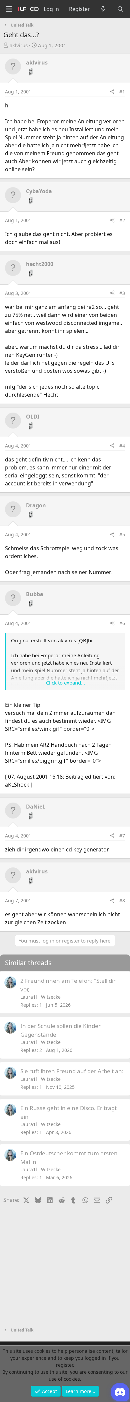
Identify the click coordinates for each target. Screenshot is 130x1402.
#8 (122, 900)
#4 (122, 446)
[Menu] (8, 9)
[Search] (120, 9)
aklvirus (19, 45)
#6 (122, 623)
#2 (122, 220)
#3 (122, 293)
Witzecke (51, 997)
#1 (122, 91)
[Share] (112, 91)
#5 (122, 534)
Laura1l (28, 997)
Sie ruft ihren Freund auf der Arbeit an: (72, 1071)
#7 (122, 835)
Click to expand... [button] (65, 682)
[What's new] (103, 9)
